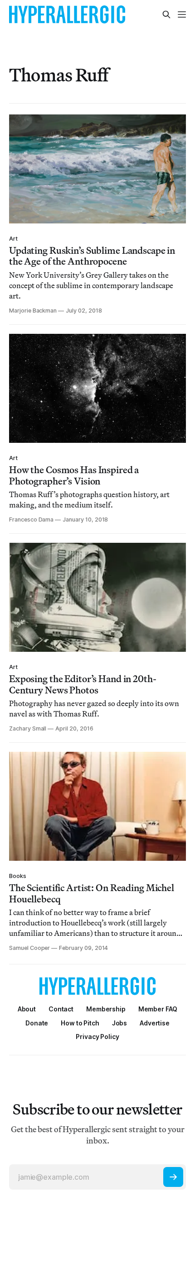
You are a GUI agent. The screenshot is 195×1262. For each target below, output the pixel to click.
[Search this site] (166, 14)
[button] (106, 1009)
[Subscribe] (173, 1177)
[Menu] (182, 14)
